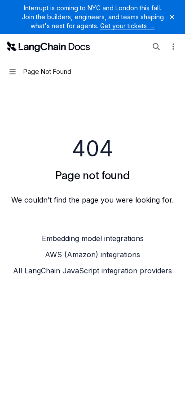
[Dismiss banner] (172, 17)
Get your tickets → (127, 26)
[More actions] (173, 46)
